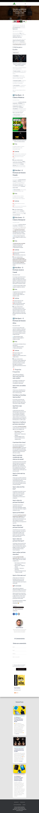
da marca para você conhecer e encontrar (19, 43)
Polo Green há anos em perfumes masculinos (19, 259)
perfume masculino (20, 556)
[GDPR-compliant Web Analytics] (16, 692)
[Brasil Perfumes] (15, 4)
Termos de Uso (22, 802)
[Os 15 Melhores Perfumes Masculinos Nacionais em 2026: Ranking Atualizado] (19, 768)
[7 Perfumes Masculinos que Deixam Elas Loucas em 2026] (19, 741)
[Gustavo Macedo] (19, 622)
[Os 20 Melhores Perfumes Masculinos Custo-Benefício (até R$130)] (19, 710)
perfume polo (15, 610)
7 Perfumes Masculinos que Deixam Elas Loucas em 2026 (19, 750)
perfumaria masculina (17, 447)
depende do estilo (16, 558)
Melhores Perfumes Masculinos (18, 607)
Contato (24, 804)
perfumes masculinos (22, 426)
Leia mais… (17, 733)
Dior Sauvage (17, 431)
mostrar (17, 52)
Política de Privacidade (17, 804)
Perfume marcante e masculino (19, 243)
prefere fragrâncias (20, 262)
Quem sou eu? (16, 802)
